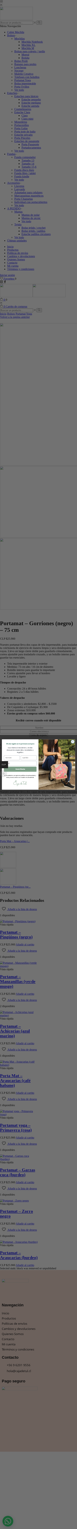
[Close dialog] (72, 741)
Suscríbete (20, 769)
